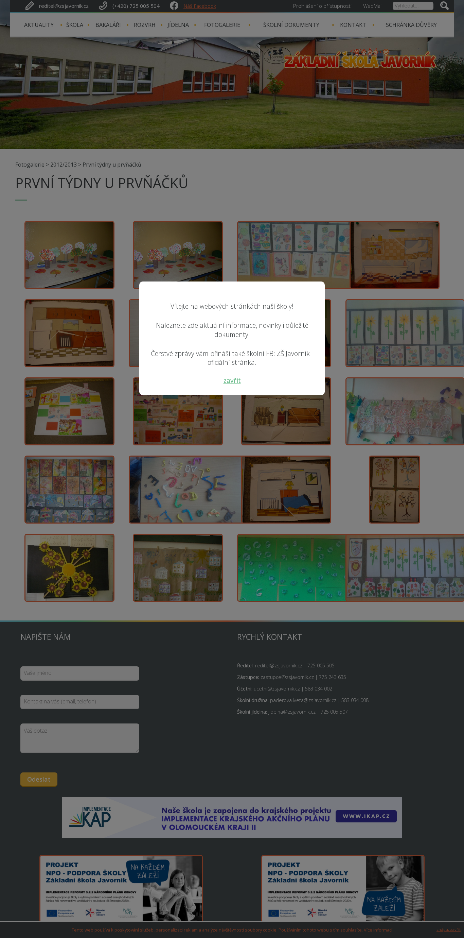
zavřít (232, 380)
